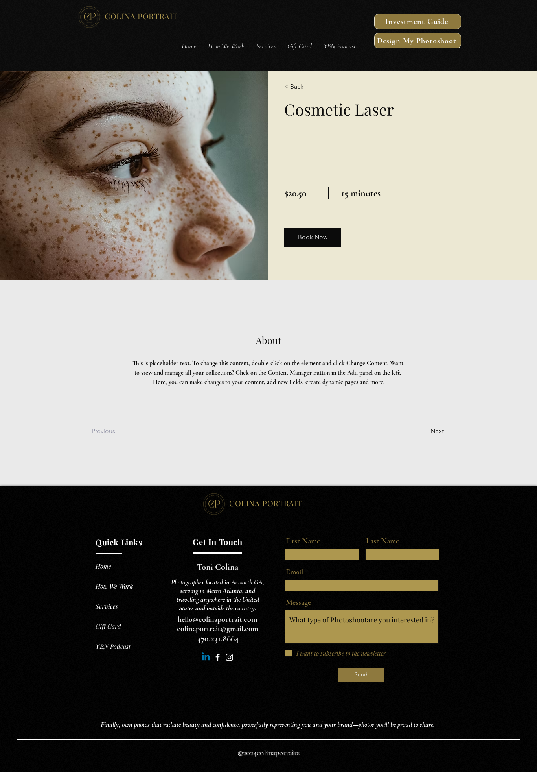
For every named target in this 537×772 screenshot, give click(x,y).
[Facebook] (218, 657)
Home (103, 566)
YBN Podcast (113, 646)
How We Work (114, 586)
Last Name (382, 541)
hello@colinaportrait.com (217, 619)
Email (294, 572)
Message (298, 602)
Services (107, 606)
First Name (303, 541)
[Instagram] (229, 657)
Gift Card (108, 626)
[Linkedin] (206, 657)
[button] (312, 237)
